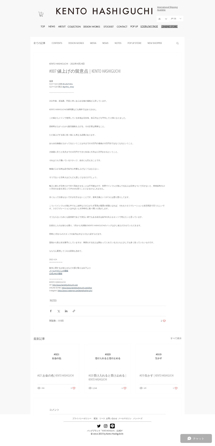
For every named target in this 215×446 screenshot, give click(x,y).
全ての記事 (39, 43)
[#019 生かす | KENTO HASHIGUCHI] (158, 357)
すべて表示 (175, 338)
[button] (41, 14)
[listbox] (176, 18)
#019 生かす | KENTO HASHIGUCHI (157, 375)
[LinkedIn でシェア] (66, 310)
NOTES (118, 43)
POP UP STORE (134, 43)
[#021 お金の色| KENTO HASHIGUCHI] (56, 357)
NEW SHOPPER (155, 43)
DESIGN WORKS (76, 43)
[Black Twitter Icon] (98, 426)
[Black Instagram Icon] (105, 426)
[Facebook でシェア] (50, 310)
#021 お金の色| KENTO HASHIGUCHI (55, 375)
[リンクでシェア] (73, 310)
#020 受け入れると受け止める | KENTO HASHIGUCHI (107, 377)
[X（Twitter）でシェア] (58, 310)
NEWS (105, 43)
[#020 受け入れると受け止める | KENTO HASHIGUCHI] (107, 357)
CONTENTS (57, 43)
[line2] (112, 426)
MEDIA (93, 43)
